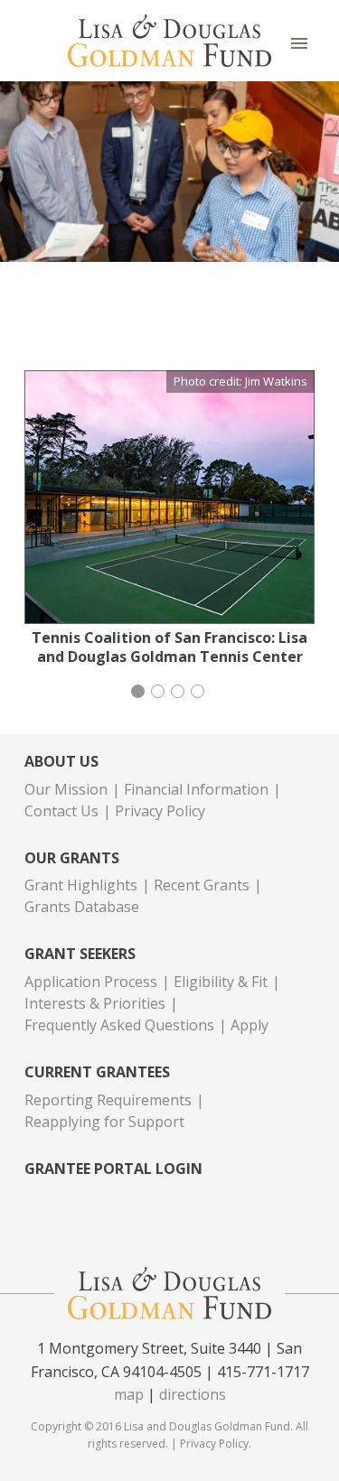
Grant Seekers (80, 954)
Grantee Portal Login (113, 1169)
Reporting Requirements (108, 1100)
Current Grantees (97, 1072)
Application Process (90, 982)
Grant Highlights (80, 885)
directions (192, 1394)
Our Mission (66, 789)
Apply (249, 1025)
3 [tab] (180, 694)
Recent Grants (202, 885)
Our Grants (71, 858)
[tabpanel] (169, 518)
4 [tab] (200, 694)
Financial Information (196, 789)
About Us (61, 761)
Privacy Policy (160, 811)
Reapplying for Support (104, 1122)
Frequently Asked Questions (119, 1025)
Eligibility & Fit (221, 982)
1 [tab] (140, 694)
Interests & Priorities (94, 1003)
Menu (299, 43)
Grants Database (81, 907)
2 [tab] (160, 694)
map (129, 1394)
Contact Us (61, 811)
